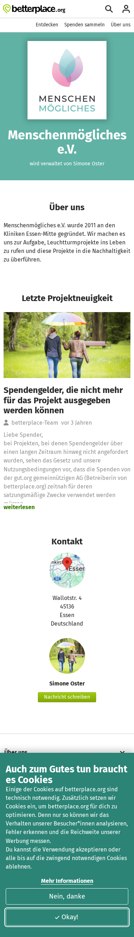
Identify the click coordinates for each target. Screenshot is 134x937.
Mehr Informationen (67, 881)
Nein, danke (67, 896)
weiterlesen (19, 507)
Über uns (120, 25)
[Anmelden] (126, 9)
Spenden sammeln (84, 25)
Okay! (69, 917)
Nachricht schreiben (67, 697)
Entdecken (47, 25)
